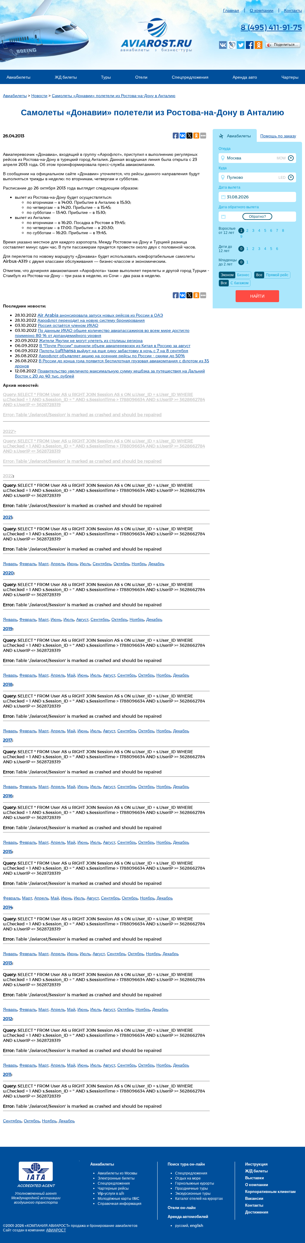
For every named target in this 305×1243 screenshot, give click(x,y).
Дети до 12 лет (225, 249)
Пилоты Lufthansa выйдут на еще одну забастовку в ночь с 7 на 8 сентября (113, 350)
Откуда (225, 149)
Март (43, 563)
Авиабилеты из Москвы (117, 1173)
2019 (8, 628)
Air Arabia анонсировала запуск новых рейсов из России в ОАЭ (100, 315)
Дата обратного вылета (239, 207)
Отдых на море (188, 1178)
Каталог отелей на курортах (199, 1198)
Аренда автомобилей (188, 1216)
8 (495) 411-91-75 (271, 27)
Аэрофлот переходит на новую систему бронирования (91, 320)
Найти (257, 296)
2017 (7, 739)
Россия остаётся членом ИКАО (68, 325)
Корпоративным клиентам (270, 1191)
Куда (223, 168)
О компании (261, 10)
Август (82, 619)
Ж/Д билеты (256, 1171)
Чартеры (289, 77)
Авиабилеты (18, 77)
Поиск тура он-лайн (186, 1164)
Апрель (58, 563)
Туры (106, 77)
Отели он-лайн (182, 1207)
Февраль (27, 563)
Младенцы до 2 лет (227, 262)
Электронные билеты (116, 1178)
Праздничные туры (191, 1188)
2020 (8, 572)
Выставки (254, 1177)
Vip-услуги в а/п (111, 1193)
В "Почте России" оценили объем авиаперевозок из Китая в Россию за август (114, 345)
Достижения (256, 1212)
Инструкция (256, 1164)
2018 (8, 684)
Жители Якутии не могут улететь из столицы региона (91, 340)
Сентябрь (102, 563)
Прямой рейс (277, 275)
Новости (39, 95)
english (196, 1225)
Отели (141, 77)
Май (71, 675)
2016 (8, 795)
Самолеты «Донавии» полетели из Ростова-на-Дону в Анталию (113, 95)
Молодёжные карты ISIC (118, 1198)
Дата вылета (229, 187)
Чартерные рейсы (113, 1188)
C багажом (239, 283)
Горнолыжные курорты (194, 1183)
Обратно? (257, 217)
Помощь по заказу (278, 135)
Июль (85, 563)
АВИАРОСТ (56, 1230)
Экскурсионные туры (193, 1193)
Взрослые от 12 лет (227, 230)
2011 (7, 1074)
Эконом (227, 275)
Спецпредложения (190, 77)
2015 (7, 851)
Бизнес (243, 275)
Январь (10, 563)
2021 (7, 517)
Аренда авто (245, 77)
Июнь (72, 563)
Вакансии (254, 1198)
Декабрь (156, 563)
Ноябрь (139, 563)
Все (259, 275)
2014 (7, 907)
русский (181, 1225)
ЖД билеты (66, 77)
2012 (7, 1018)
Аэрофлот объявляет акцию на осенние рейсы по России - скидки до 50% (112, 355)
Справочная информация (119, 1203)
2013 (7, 962)
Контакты (293, 10)
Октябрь (121, 563)
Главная (231, 10)
